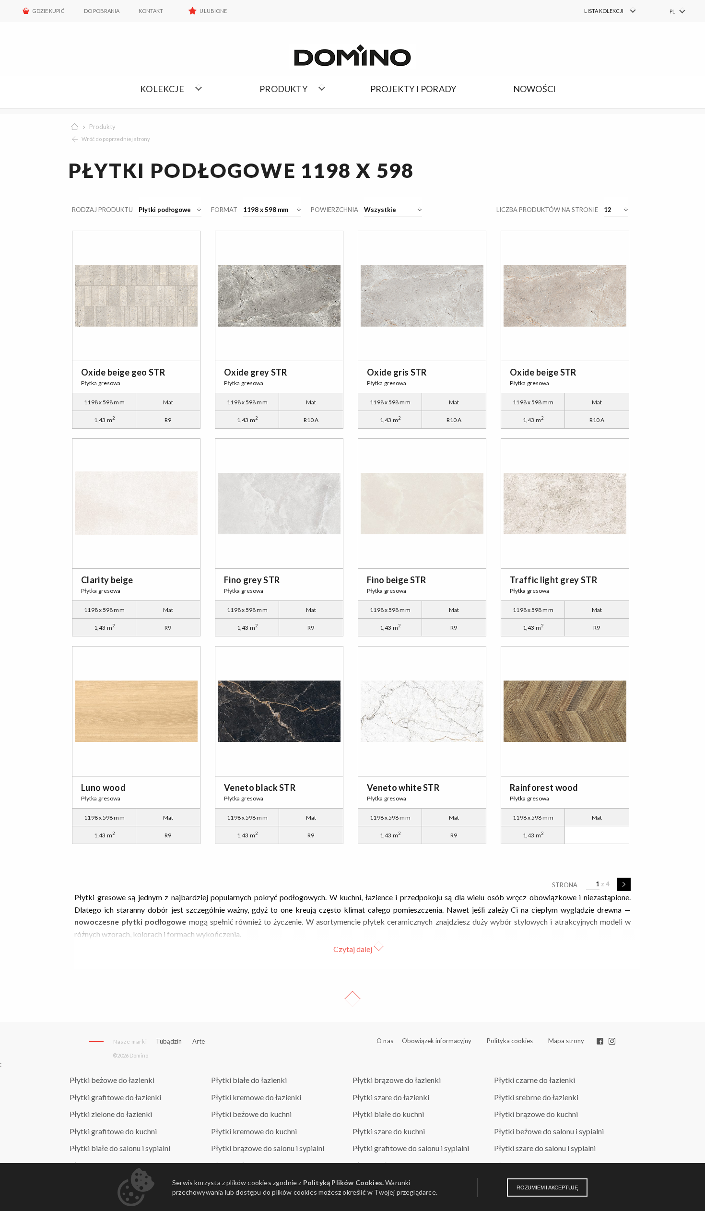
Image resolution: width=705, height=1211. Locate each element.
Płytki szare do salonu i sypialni (545, 1147)
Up (352, 999)
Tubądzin (169, 1041)
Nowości (534, 89)
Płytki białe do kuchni (388, 1113)
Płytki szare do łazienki (390, 1097)
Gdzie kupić (48, 11)
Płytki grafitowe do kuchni (113, 1131)
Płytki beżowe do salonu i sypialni (549, 1131)
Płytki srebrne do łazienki (536, 1097)
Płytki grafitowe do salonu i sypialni (410, 1147)
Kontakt (151, 11)
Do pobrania (102, 11)
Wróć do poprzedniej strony (116, 139)
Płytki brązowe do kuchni (536, 1113)
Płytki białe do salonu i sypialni (120, 1147)
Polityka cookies (510, 1041)
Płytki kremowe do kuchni (254, 1131)
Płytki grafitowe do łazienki (115, 1097)
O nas (384, 1041)
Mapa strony (566, 1041)
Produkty (102, 126)
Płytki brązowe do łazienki (396, 1079)
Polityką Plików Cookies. (343, 1182)
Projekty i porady (413, 89)
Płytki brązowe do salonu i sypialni (267, 1147)
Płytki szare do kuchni (388, 1131)
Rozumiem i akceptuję (547, 1187)
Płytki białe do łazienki (249, 1079)
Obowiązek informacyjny (436, 1041)
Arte (198, 1041)
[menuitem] (604, 11)
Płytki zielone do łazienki (111, 1113)
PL (672, 11)
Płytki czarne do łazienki (534, 1079)
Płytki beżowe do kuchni (251, 1113)
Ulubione (213, 11)
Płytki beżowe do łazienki (112, 1079)
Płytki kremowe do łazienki (256, 1097)
